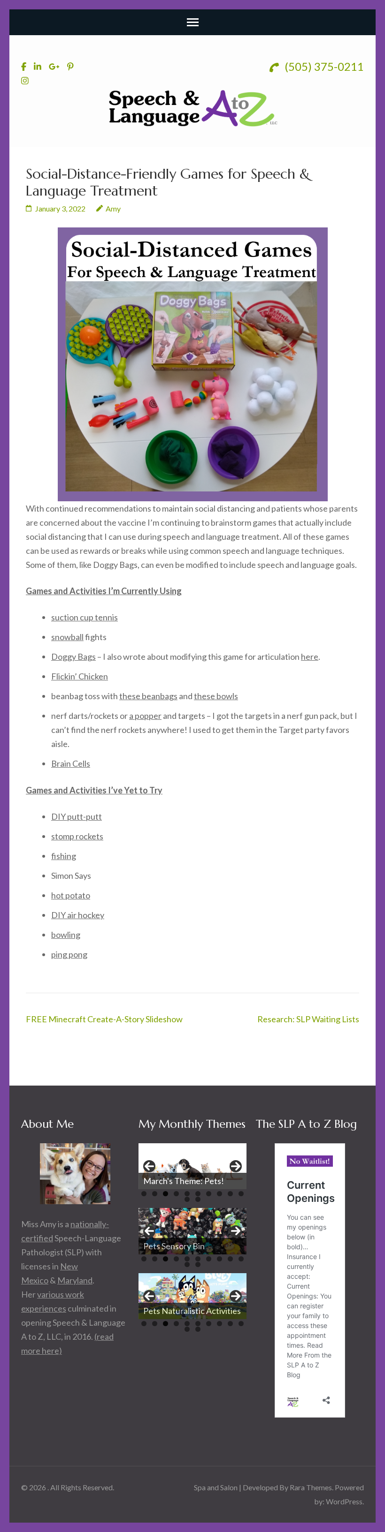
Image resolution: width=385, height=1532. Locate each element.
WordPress (344, 1501)
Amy (113, 208)
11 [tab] (187, 1199)
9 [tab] (230, 1193)
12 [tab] (197, 1199)
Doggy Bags (73, 656)
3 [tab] (165, 1193)
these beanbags (148, 696)
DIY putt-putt (76, 816)
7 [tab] (208, 1193)
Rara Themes (311, 1487)
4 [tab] (176, 1193)
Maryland (74, 1280)
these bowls (216, 696)
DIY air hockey (77, 915)
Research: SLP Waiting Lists (308, 1019)
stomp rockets (77, 836)
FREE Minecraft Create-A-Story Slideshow (104, 1019)
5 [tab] (187, 1193)
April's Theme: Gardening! (192, 1181)
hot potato (70, 895)
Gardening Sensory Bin (185, 1246)
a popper (145, 715)
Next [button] (236, 1166)
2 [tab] (154, 1193)
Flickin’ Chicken (79, 676)
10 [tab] (241, 1193)
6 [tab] (197, 1193)
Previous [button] (149, 1166)
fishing (63, 856)
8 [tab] (219, 1193)
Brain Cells (70, 763)
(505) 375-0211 (323, 66)
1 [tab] (143, 1193)
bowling (65, 934)
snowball (67, 637)
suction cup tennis (84, 617)
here (309, 656)
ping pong (69, 954)
